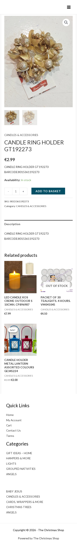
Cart (9, 425)
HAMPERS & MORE (18, 458)
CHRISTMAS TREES (18, 507)
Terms (10, 435)
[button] (66, 22)
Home (10, 415)
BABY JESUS (14, 491)
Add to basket (48, 191)
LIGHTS (11, 463)
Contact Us (13, 430)
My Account (14, 420)
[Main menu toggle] (69, 7)
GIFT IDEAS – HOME (19, 453)
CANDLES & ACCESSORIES (21, 135)
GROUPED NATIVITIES (21, 468)
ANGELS (11, 474)
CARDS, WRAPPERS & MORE (24, 502)
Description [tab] (12, 224)
